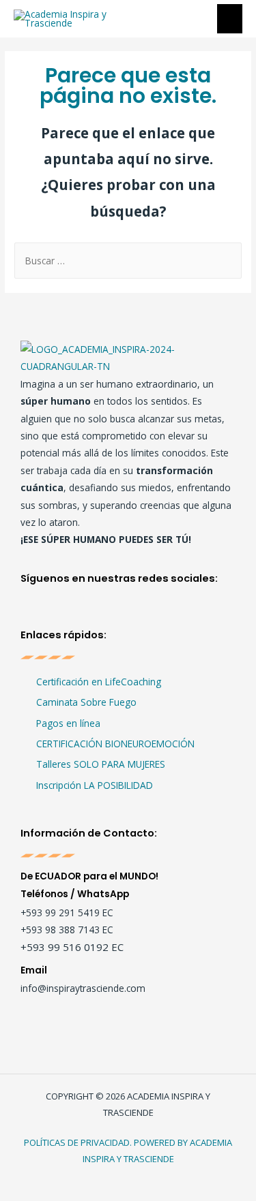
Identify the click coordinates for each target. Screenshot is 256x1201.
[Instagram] (66, 611)
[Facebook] (39, 611)
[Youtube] (94, 611)
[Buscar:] (128, 260)
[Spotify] (121, 611)
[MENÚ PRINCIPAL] (230, 18)
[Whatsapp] (148, 611)
